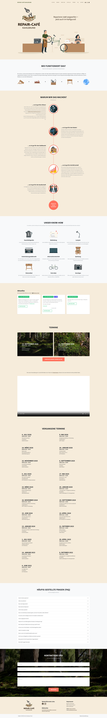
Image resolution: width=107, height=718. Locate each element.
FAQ (78, 2)
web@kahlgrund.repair (73, 710)
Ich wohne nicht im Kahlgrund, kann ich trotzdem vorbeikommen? (31, 615)
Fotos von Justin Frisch (46, 711)
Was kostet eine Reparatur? (24, 606)
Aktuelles (69, 2)
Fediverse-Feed (36, 293)
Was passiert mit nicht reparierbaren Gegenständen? (28, 639)
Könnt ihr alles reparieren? (23, 598)
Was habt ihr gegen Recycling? (24, 642)
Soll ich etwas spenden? (23, 609)
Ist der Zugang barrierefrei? (24, 618)
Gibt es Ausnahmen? (22, 601)
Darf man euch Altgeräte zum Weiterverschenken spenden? (30, 636)
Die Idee (53, 2)
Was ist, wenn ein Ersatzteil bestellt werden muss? (28, 633)
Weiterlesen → (22, 306)
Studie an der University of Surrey (34, 111)
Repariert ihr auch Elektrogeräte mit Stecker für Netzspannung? (30, 621)
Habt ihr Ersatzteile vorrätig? (24, 630)
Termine (73, 2)
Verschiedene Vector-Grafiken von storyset (49, 710)
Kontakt (82, 2)
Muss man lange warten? (23, 603)
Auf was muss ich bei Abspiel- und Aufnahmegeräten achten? (30, 627)
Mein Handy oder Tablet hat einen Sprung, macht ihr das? (29, 624)
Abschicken (53, 689)
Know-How (63, 2)
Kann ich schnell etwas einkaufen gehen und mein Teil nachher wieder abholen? (33, 612)
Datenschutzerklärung (84, 716)
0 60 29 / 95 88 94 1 (72, 708)
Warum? (57, 2)
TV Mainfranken (55, 372)
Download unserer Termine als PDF (53, 359)
